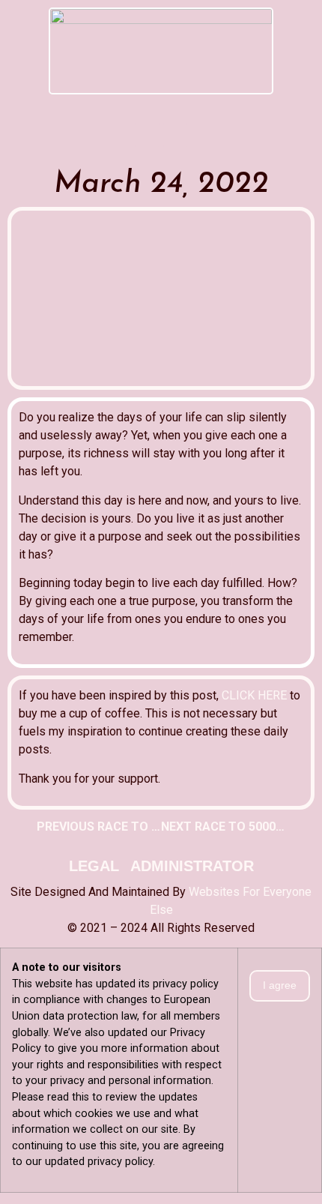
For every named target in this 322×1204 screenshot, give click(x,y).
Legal (94, 866)
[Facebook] (148, 135)
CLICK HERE (254, 695)
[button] (161, 106)
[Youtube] (175, 135)
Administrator (192, 866)
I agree (280, 985)
